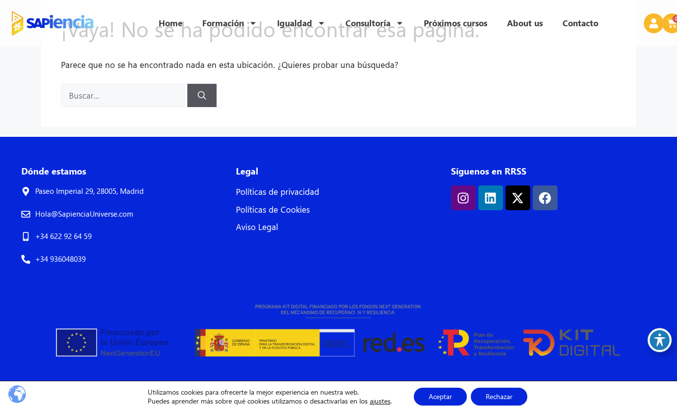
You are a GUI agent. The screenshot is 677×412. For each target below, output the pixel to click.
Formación (223, 23)
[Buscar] (202, 96)
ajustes (380, 401)
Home (170, 23)
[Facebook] (545, 197)
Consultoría (368, 23)
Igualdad (294, 23)
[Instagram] (463, 197)
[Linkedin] (490, 197)
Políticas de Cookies (273, 209)
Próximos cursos (455, 23)
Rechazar (499, 396)
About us (525, 23)
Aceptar (440, 396)
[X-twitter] (518, 197)
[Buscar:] (124, 95)
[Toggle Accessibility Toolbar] (660, 340)
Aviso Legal (257, 227)
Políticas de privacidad (277, 191)
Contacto (580, 23)
